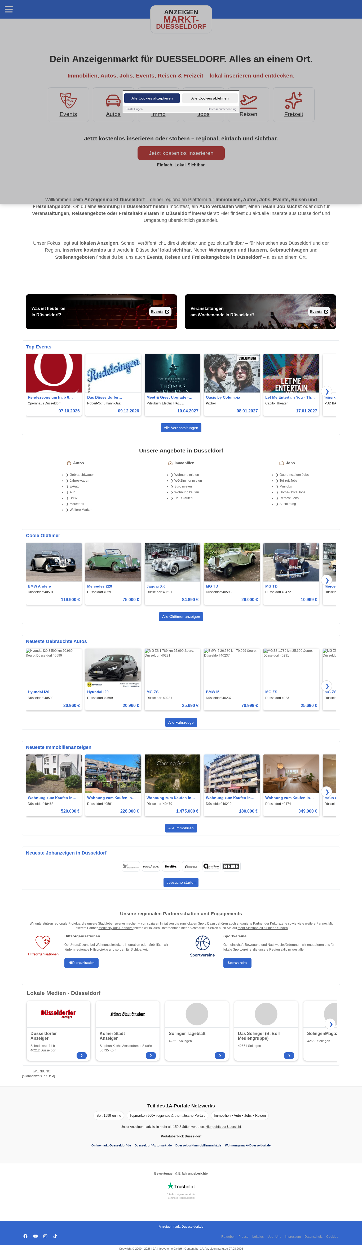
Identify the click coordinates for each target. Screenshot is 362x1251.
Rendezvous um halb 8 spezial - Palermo (48, 397)
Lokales (258, 1237)
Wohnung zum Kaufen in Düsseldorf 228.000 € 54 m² (111, 798)
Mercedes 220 (99, 586)
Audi (73, 492)
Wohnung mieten (186, 475)
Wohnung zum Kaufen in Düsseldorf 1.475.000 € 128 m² (171, 798)
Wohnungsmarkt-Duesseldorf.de (248, 1145)
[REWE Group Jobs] (231, 866)
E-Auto (75, 486)
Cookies (332, 1237)
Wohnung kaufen (186, 492)
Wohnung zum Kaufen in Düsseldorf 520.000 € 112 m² (53, 798)
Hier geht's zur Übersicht (223, 1127)
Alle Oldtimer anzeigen (181, 616)
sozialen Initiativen (160, 923)
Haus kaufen (183, 498)
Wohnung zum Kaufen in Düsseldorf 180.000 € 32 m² (230, 798)
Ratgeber (228, 1237)
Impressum (293, 1237)
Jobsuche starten (181, 882)
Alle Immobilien (181, 828)
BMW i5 (212, 692)
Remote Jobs (289, 498)
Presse (244, 1237)
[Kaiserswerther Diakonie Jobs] (131, 866)
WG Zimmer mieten (188, 480)
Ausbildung (288, 504)
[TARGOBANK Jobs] (151, 866)
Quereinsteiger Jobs (294, 475)
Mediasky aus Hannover (116, 928)
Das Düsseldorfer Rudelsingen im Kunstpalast (102, 397)
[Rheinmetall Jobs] (191, 866)
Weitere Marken (81, 510)
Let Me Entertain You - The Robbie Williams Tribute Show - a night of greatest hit (289, 397)
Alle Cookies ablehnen (210, 98)
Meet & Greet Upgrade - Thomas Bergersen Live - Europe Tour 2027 (169, 397)
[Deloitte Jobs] (171, 866)
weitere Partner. (316, 923)
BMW (73, 498)
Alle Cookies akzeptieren (152, 98)
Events (157, 311)
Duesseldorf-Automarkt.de (153, 1145)
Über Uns (274, 1237)
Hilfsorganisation (81, 963)
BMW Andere (39, 586)
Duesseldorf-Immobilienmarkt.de (198, 1145)
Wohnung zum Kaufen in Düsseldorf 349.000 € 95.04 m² (289, 798)
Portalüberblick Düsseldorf (181, 1136)
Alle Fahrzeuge (181, 722)
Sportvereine (237, 963)
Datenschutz (313, 1237)
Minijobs (286, 486)
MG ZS (152, 692)
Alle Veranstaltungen (181, 428)
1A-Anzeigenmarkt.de (181, 1194)
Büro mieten (183, 486)
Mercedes (77, 504)
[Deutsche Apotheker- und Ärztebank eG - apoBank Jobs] (211, 866)
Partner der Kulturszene (270, 923)
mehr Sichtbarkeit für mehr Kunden (263, 928)
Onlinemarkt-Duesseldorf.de (111, 1145)
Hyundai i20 (38, 692)
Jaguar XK (156, 586)
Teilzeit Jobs (288, 480)
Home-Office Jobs (292, 492)
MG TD (212, 586)
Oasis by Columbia (223, 397)
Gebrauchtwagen (82, 475)
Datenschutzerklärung (222, 109)
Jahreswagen (79, 480)
